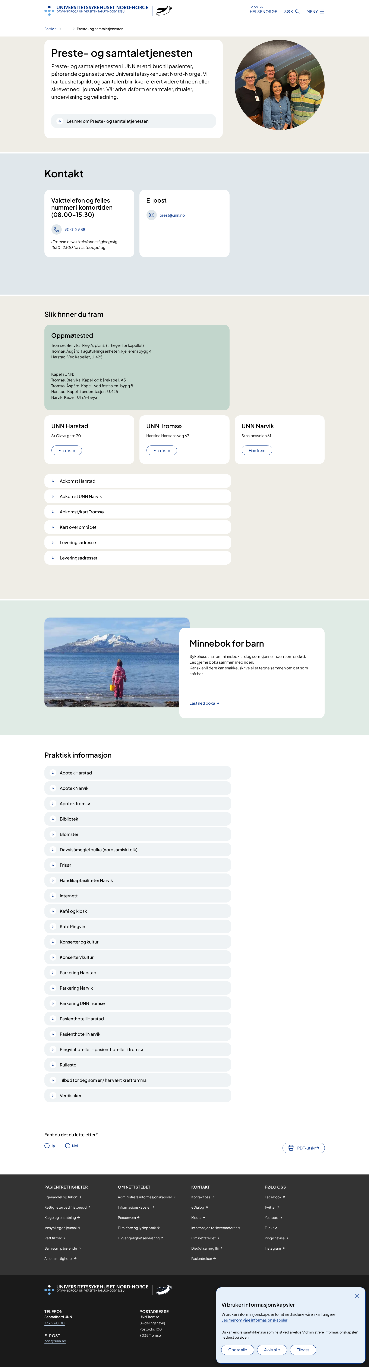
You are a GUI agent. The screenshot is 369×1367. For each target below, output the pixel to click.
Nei (75, 1145)
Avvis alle (272, 1349)
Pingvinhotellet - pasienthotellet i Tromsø (101, 1049)
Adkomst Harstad (77, 480)
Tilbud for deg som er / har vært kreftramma (103, 1080)
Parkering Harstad (78, 972)
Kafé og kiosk (73, 911)
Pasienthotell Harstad (82, 1018)
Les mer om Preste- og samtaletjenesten (108, 121)
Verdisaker (70, 1095)
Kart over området (78, 527)
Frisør (65, 865)
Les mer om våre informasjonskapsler (254, 1319)
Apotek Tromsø (75, 803)
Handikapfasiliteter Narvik (86, 880)
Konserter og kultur (79, 941)
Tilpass (303, 1349)
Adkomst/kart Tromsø (82, 511)
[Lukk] (356, 1296)
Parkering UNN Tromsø (82, 1003)
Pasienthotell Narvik (80, 1034)
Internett (69, 895)
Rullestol (69, 1064)
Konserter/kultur (77, 957)
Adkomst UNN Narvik (81, 496)
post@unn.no (55, 1341)
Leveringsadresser (78, 557)
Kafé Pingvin (72, 926)
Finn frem (67, 450)
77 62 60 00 (54, 1323)
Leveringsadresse (78, 542)
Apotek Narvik (74, 788)
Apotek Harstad (76, 772)
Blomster (69, 834)
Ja (53, 1145)
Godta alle (237, 1349)
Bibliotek (69, 818)
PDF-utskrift (308, 1147)
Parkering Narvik (76, 987)
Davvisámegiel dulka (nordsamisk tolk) (98, 849)
